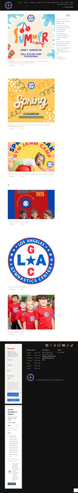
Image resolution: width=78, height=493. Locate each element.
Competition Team (40, 2)
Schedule (32, 2)
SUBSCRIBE (12, 483)
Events (61, 2)
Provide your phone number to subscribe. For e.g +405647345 (13, 429)
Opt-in (9, 432)
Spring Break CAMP (16, 332)
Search (68, 15)
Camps (48, 2)
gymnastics (11, 65)
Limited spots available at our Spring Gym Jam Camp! (31, 174)
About (19, 2)
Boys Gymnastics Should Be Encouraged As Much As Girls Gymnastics (63, 43)
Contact (71, 4)
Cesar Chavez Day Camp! (18, 222)
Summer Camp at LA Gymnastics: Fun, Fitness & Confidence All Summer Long (28, 62)
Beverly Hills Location (62, 4)
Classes (25, 2)
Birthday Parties (55, 2)
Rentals (66, 2)
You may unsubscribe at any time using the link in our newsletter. (13, 459)
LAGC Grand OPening (17, 287)
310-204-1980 (68, 7)
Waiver (71, 2)
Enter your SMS (11, 422)
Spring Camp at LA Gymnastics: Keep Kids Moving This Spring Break (29, 126)
